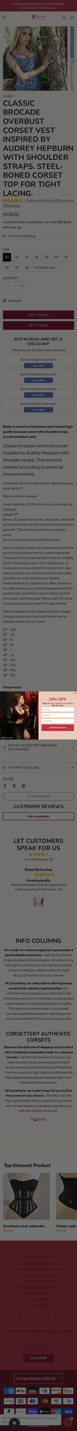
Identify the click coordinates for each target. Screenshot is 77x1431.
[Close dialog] (75, 693)
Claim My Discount (58, 728)
